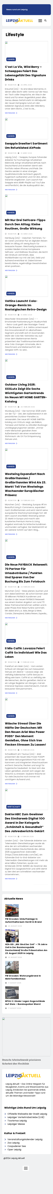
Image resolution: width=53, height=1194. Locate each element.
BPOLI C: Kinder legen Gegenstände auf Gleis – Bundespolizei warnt (25, 1003)
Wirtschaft (13, 806)
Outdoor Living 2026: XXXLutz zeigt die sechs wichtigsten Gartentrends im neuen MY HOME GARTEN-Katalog (26, 393)
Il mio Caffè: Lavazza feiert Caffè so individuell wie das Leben (26, 652)
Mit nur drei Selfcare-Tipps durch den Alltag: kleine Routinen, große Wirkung (25, 224)
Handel (11, 59)
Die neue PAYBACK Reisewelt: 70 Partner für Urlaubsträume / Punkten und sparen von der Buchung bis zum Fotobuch (26, 573)
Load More (39, 886)
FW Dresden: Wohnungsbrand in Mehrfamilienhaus (23, 977)
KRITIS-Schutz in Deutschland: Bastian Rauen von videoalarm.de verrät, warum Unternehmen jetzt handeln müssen (26, 1064)
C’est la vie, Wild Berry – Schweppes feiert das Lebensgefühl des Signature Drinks (25, 73)
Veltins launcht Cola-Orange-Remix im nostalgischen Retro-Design (26, 305)
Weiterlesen (10, 113)
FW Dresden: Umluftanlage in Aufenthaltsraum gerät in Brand (23, 920)
